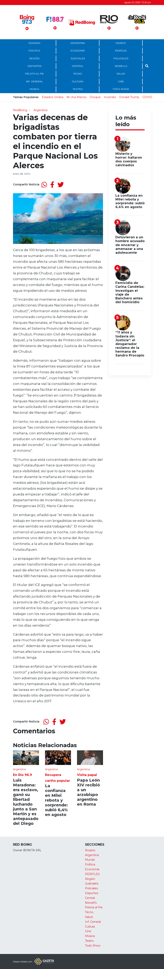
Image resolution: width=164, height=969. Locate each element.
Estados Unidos (52, 97)
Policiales (121, 58)
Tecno (77, 73)
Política (34, 50)
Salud (121, 73)
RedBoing (20, 110)
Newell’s (121, 65)
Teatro (78, 89)
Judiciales (78, 58)
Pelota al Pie (34, 73)
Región (34, 58)
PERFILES (121, 50)
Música (34, 89)
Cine (121, 81)
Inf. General (34, 81)
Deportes (34, 65)
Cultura (77, 81)
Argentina (77, 42)
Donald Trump (129, 97)
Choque (95, 97)
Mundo (121, 42)
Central (77, 65)
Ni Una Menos (76, 97)
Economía (78, 50)
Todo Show (121, 89)
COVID (147, 97)
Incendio (110, 97)
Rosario (34, 42)
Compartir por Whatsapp (44, 184)
